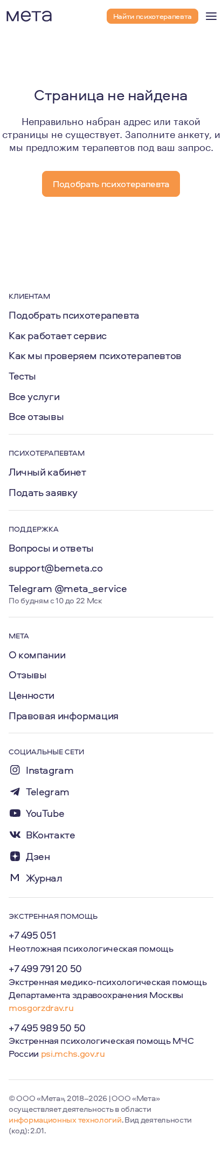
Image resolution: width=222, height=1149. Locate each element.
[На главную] (29, 16)
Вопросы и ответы (51, 548)
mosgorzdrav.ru (41, 1007)
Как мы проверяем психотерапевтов (95, 355)
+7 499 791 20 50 (45, 968)
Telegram (48, 792)
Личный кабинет (47, 472)
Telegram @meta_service (68, 588)
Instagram (50, 770)
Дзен (38, 856)
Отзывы (28, 675)
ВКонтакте (50, 835)
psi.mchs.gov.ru (73, 1053)
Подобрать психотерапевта (74, 315)
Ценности (31, 695)
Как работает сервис (58, 335)
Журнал (44, 878)
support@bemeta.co (56, 568)
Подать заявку (43, 492)
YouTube (45, 813)
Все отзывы (36, 416)
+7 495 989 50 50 (47, 1028)
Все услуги (34, 396)
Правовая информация (64, 715)
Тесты (22, 376)
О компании (37, 655)
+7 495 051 (32, 935)
